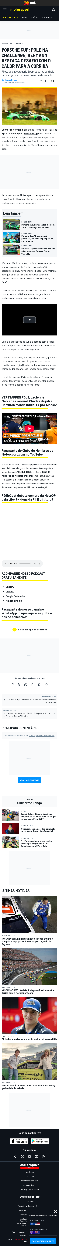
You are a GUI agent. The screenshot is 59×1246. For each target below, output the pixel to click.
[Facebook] (12, 684)
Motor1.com (29, 1176)
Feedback (30, 1201)
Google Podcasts (15, 596)
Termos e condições (20, 1232)
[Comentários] (53, 81)
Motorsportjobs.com (29, 1180)
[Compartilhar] (41, 81)
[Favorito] (46, 81)
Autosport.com (29, 1185)
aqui (31, 613)
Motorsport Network (24, 1239)
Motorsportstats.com (29, 1189)
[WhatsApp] (25, 684)
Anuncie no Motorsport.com (29, 1206)
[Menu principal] (5, 10)
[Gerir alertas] (46, 684)
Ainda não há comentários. (29, 735)
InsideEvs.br (30, 1172)
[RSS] (44, 1156)
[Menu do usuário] (53, 10)
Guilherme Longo (9, 80)
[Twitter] (19, 684)
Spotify (10, 586)
